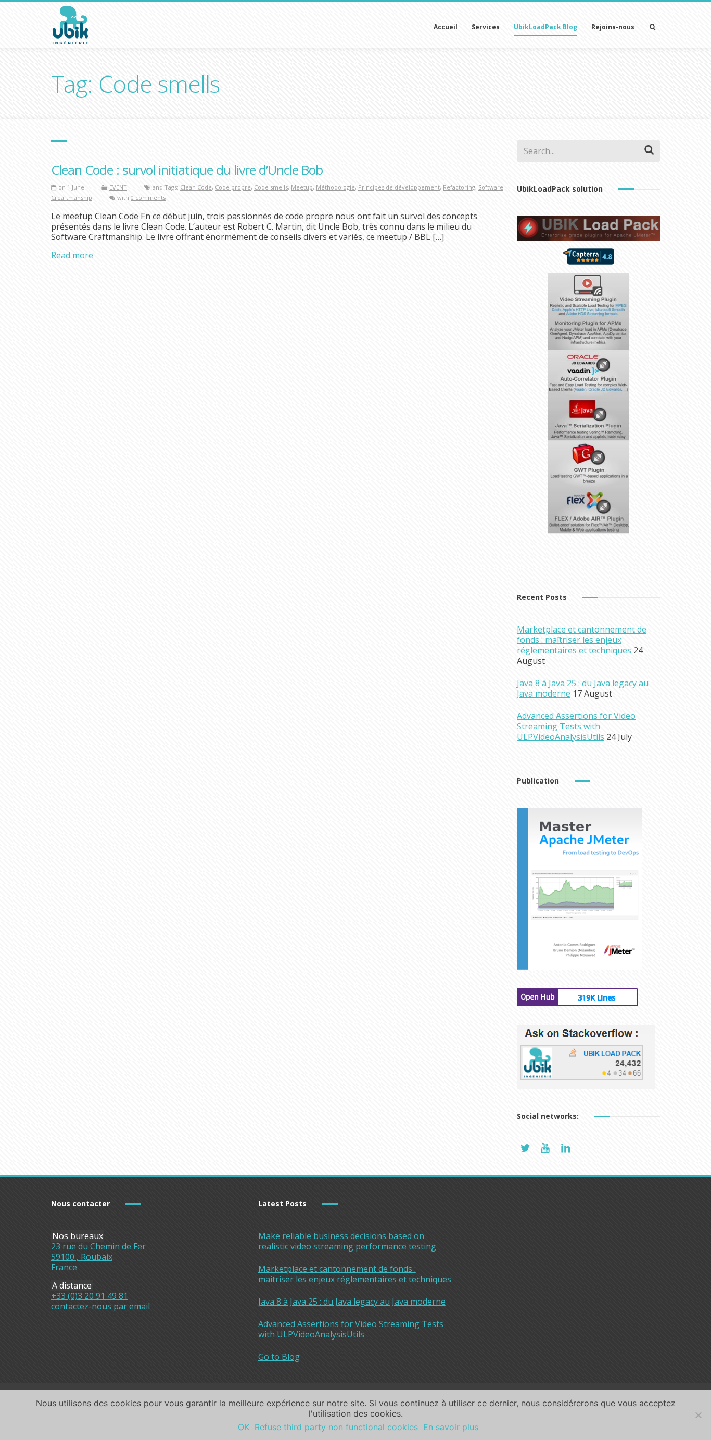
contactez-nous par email (100, 1306)
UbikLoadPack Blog (545, 26)
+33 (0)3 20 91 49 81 (89, 1296)
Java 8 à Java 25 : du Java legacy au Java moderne (352, 1301)
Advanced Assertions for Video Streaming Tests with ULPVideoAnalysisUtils (576, 726)
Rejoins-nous (612, 26)
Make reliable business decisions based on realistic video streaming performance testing (347, 1241)
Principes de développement (399, 187)
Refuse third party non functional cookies (336, 1427)
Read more (72, 255)
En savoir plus (450, 1427)
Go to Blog (279, 1356)
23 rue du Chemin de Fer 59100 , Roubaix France (98, 1257)
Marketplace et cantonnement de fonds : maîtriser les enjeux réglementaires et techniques (581, 640)
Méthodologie (335, 187)
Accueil (446, 26)
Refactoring (459, 187)
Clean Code (196, 187)
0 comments (148, 197)
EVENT (118, 187)
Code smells (271, 187)
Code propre (233, 187)
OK (243, 1427)
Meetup (302, 187)
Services (486, 26)
